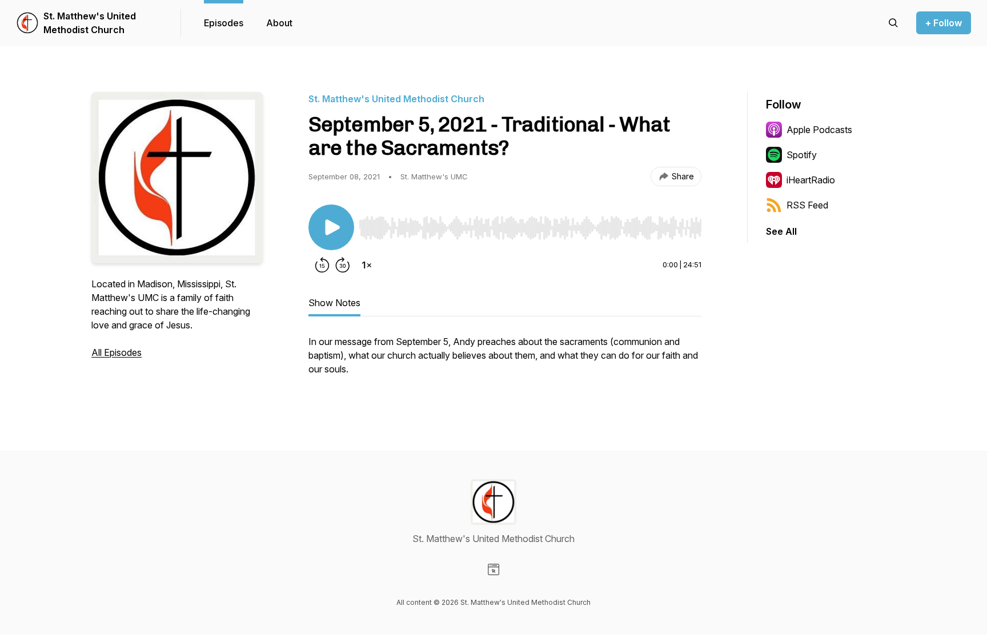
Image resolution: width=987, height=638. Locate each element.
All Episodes (116, 352)
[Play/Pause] (331, 227)
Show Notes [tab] (334, 302)
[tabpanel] (504, 361)
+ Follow (943, 23)
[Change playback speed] (366, 265)
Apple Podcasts (819, 129)
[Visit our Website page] (493, 569)
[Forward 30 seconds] (343, 265)
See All (781, 231)
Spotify (802, 154)
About (279, 23)
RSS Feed (807, 205)
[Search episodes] (893, 23)
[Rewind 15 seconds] (322, 265)
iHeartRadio (811, 180)
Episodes (223, 23)
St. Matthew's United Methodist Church (89, 22)
